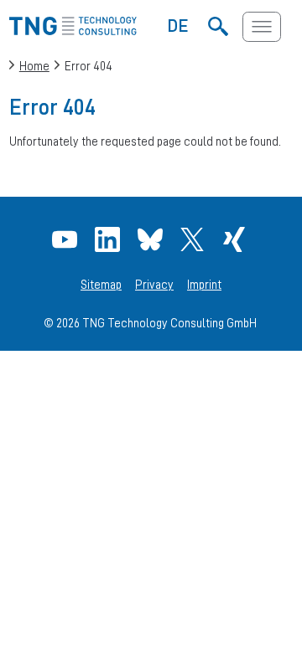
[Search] (217, 26)
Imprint (204, 285)
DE (178, 25)
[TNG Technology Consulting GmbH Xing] (236, 239)
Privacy (154, 285)
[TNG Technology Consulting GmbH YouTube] (66, 239)
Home (34, 66)
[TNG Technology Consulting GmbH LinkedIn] (109, 239)
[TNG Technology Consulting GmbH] (73, 30)
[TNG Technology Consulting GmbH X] (194, 239)
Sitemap (101, 285)
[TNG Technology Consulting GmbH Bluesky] (152, 239)
